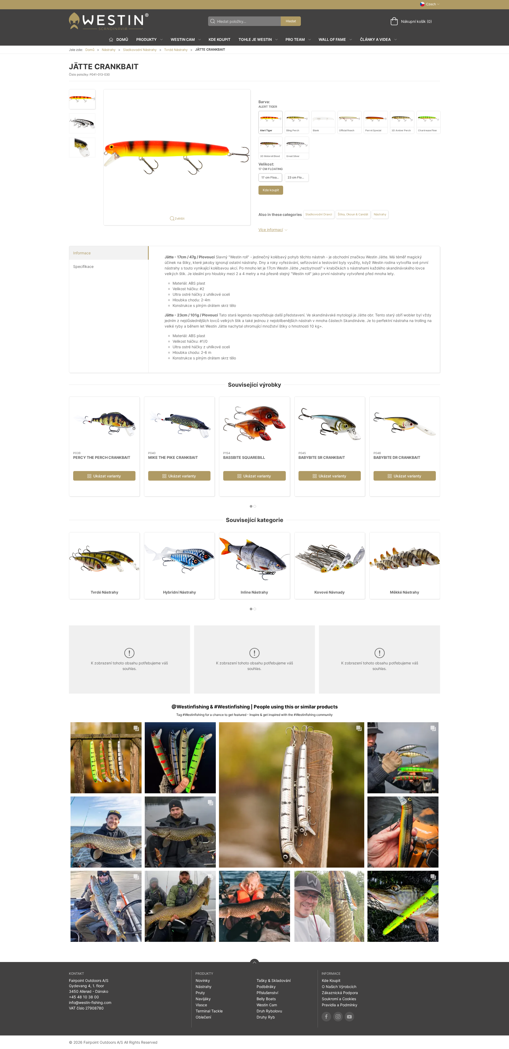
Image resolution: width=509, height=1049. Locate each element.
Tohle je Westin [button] (255, 39)
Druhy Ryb (266, 1017)
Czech (431, 4)
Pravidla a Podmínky (339, 1005)
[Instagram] (338, 1016)
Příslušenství (267, 992)
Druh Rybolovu (269, 1011)
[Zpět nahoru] (254, 963)
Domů (89, 50)
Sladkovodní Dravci (318, 214)
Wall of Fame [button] (332, 39)
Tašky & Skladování (274, 980)
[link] (106, 758)
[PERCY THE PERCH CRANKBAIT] (104, 424)
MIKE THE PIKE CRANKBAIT (173, 457)
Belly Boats (266, 998)
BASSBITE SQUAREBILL (244, 457)
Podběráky (266, 986)
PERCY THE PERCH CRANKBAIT (101, 457)
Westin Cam (267, 1005)
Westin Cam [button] (183, 39)
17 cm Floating (271, 177)
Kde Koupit (219, 39)
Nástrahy (109, 50)
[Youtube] (349, 1016)
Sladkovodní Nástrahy (140, 50)
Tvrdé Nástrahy (176, 50)
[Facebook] (326, 1016)
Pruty (200, 992)
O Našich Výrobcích (339, 986)
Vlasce (201, 1005)
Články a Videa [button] (375, 39)
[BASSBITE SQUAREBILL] (254, 424)
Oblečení (203, 1017)
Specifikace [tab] (83, 266)
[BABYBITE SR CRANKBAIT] (330, 424)
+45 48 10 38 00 (84, 997)
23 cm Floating (298, 177)
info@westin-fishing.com (90, 1002)
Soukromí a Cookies (339, 998)
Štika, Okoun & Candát (353, 214)
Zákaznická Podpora (340, 992)
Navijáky (203, 998)
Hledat (291, 21)
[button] (82, 99)
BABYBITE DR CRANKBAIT (397, 457)
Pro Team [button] (295, 39)
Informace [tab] (82, 253)
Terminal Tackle (209, 1011)
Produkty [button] (146, 39)
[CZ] (108, 21)
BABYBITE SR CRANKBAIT (322, 457)
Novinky (203, 980)
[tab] (251, 506)
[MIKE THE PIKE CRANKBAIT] (179, 424)
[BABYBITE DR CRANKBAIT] (405, 424)
